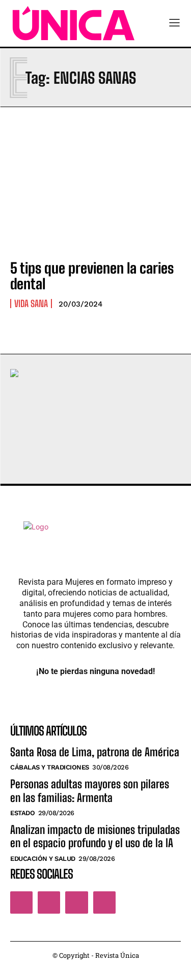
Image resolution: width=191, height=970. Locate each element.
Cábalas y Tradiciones (49, 767)
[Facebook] (21, 902)
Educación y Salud (42, 858)
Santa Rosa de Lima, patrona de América (94, 752)
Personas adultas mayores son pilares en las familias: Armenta (89, 790)
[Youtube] (104, 902)
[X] (76, 902)
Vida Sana (31, 303)
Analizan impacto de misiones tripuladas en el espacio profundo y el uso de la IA (95, 836)
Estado (22, 813)
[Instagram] (49, 902)
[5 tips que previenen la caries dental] (95, 199)
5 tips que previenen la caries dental (92, 275)
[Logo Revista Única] (73, 23)
